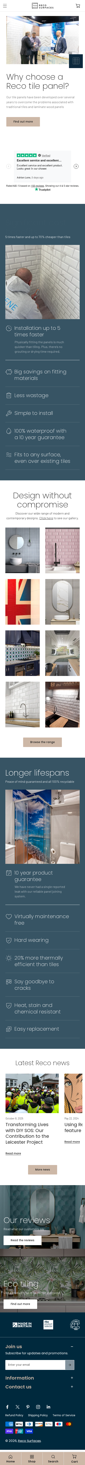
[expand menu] (5, 6)
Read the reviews (22, 1240)
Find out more (23, 122)
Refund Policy (14, 1415)
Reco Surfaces (29, 1441)
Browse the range (42, 742)
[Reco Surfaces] (41, 5)
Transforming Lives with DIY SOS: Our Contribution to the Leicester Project (27, 1133)
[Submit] (69, 1365)
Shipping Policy (38, 1415)
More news (42, 1170)
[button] (78, 6)
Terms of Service (64, 1415)
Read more (13, 1153)
